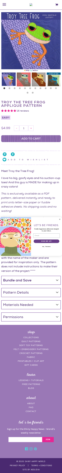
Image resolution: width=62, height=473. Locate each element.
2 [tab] (10, 89)
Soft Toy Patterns (31, 345)
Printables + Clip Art (31, 361)
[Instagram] (31, 449)
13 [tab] (33, 93)
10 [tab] (51, 89)
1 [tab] (5, 89)
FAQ (31, 407)
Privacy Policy (17, 465)
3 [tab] (15, 89)
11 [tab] (57, 89)
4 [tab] (20, 89)
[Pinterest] (35, 449)
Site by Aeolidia (31, 470)
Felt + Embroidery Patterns (31, 349)
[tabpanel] (9, 79)
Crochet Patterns (31, 353)
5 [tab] (26, 89)
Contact (31, 411)
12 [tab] (28, 93)
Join (48, 439)
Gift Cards (31, 365)
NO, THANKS (46, 246)
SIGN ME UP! (46, 241)
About (31, 403)
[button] (9, 110)
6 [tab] (31, 89)
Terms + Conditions (41, 465)
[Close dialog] (59, 219)
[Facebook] (26, 449)
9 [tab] (46, 89)
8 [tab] (41, 89)
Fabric (31, 357)
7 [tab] (36, 89)
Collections (31, 337)
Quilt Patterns (31, 341)
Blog (31, 388)
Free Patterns (31, 384)
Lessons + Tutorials (31, 380)
